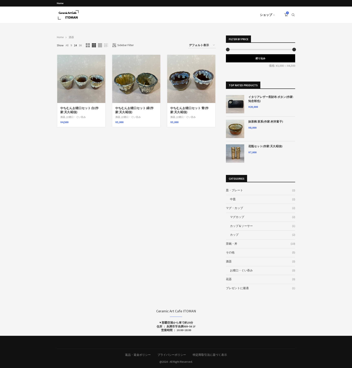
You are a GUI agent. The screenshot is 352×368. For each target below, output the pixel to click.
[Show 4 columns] (100, 45)
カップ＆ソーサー (241, 226)
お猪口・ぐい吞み (76, 116)
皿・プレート (234, 190)
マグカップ (237, 217)
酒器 (62, 116)
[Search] (293, 15)
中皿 (233, 199)
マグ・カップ (234, 208)
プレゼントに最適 (237, 288)
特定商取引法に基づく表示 (210, 355)
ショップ (266, 15)
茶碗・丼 (231, 243)
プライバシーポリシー (171, 355)
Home (60, 3)
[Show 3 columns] (94, 45)
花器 (229, 279)
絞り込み (260, 58)
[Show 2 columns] (88, 45)
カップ (234, 234)
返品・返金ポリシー (138, 355)
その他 (230, 252)
